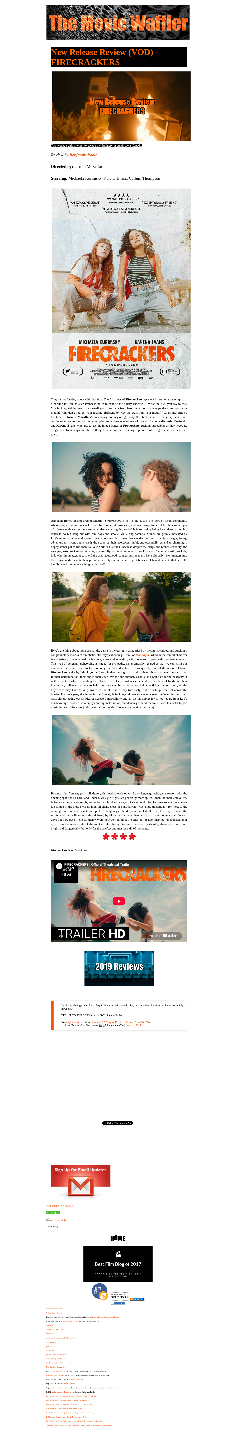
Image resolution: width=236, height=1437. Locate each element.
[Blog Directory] (137, 1299)
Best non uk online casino (55, 1375)
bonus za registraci (77, 1379)
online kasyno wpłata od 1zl (62, 1392)
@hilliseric (74, 1022)
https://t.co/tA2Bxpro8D (104, 1022)
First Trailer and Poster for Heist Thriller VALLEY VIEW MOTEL (69, 1404)
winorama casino (68, 1384)
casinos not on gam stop (58, 1371)
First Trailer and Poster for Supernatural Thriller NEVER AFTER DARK (71, 1396)
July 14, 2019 (133, 1025)
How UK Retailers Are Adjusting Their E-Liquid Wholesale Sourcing (70, 1413)
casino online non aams (54, 1309)
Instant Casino (51, 1334)
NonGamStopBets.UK (54, 1363)
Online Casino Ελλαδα (54, 1313)
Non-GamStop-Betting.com (55, 1367)
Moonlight (142, 655)
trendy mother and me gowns (56, 1354)
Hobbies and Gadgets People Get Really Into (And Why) (66, 1417)
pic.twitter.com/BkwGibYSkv (135, 1022)
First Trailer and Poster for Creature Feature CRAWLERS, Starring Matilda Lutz (74, 1421)
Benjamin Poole (83, 155)
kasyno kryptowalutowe (61, 1388)
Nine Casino (50, 1350)
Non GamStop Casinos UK (55, 1359)
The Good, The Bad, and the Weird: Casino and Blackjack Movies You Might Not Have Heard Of (80, 1425)
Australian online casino (68, 1321)
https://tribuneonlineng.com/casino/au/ (105, 1317)
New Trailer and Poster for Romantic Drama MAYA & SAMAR (68, 1409)
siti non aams (51, 1342)
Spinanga (49, 1325)
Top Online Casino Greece (55, 1330)
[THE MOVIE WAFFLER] (53, 1213)
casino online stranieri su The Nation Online (61, 1338)
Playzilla (49, 1346)
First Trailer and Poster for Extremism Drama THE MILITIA (67, 1400)
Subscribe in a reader (60, 1206)
